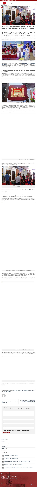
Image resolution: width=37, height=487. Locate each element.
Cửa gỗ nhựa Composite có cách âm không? (11, 455)
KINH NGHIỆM (4, 446)
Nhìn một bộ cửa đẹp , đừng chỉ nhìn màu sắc (11, 458)
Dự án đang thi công (5, 444)
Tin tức (9, 390)
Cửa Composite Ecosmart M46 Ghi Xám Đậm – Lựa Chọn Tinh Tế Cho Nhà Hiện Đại (17, 461)
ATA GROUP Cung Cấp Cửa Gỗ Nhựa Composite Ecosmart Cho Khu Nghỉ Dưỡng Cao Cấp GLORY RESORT (27, 401)
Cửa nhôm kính (4, 439)
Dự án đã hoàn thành (5, 443)
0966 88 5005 (3, 0)
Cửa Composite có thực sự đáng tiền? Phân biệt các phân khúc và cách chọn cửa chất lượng (18, 467)
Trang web (4, 426)
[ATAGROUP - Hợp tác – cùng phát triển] (5, 3)
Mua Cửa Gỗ (3, 448)
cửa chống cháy (27, 390)
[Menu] (11, 4)
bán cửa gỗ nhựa (15, 390)
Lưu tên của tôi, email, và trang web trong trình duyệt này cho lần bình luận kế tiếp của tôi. (17, 430)
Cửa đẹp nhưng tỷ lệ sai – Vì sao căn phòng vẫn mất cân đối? (13, 464)
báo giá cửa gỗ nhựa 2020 (21, 390)
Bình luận (4, 410)
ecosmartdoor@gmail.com (9, 0)
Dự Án (3, 441)
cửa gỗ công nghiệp (8, 391)
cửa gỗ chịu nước (31, 390)
